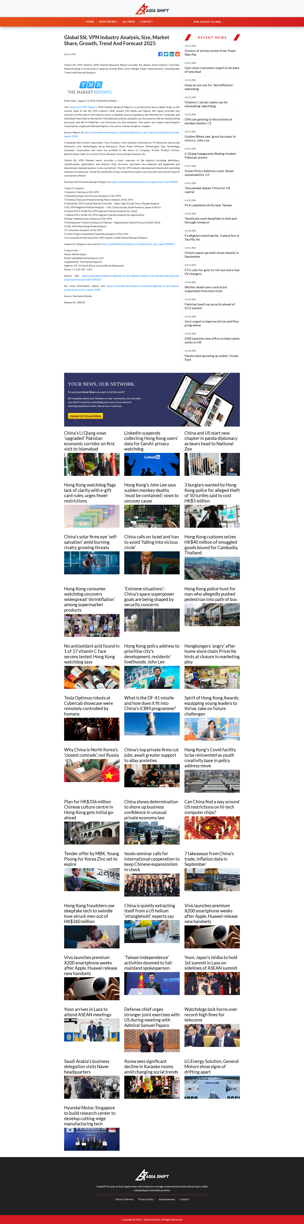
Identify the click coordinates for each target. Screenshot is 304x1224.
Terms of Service (124, 1199)
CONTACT (146, 21)
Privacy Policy (146, 1199)
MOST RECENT (108, 21)
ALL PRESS (128, 21)
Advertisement (167, 1199)
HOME (90, 21)
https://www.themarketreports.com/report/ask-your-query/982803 (137, 243)
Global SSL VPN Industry (83, 106)
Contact (184, 1199)
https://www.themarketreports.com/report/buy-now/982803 (144, 181)
